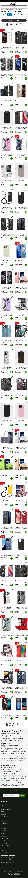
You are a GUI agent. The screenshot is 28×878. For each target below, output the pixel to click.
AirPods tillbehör (4, 818)
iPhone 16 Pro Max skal (6, 838)
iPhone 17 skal (4, 836)
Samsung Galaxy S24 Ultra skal (8, 855)
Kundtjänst (4, 801)
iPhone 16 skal (4, 843)
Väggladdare (4, 828)
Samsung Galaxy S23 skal (7, 859)
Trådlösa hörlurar (5, 816)
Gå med (22, 795)
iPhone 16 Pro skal (5, 840)
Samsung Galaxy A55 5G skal (7, 862)
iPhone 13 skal (4, 852)
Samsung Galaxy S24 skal (7, 857)
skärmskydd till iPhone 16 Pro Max (9, 777)
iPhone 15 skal (4, 848)
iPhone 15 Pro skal (5, 845)
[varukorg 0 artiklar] (26, 3)
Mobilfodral (3, 814)
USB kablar (3, 830)
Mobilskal (3, 811)
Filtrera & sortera (15, 20)
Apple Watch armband (6, 821)
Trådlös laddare (4, 826)
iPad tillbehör (4, 823)
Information (4, 806)
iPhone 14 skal (4, 850)
